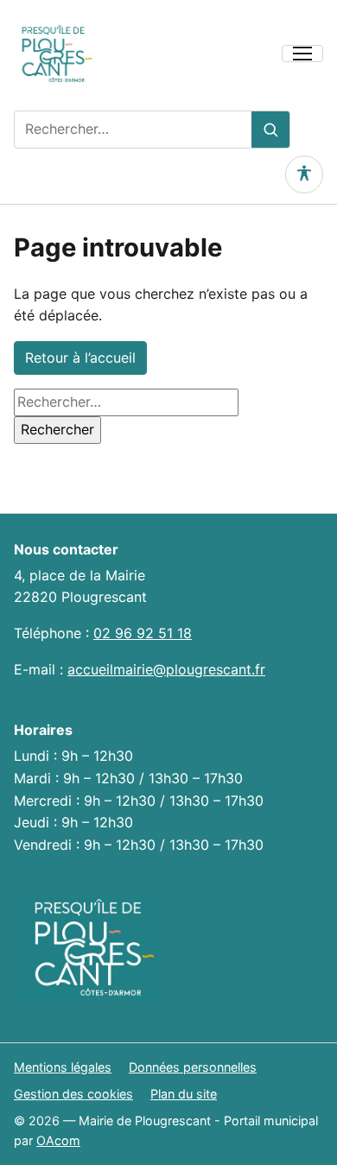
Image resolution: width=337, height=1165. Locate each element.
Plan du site (183, 1093)
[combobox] (133, 129)
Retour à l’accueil (80, 357)
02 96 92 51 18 (142, 633)
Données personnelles (193, 1067)
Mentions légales (62, 1067)
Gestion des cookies (73, 1093)
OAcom (58, 1140)
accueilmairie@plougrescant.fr (166, 669)
